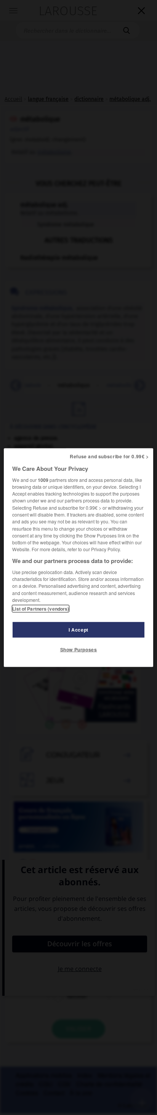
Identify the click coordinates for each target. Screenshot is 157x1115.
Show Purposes (78, 649)
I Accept (78, 629)
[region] (78, 557)
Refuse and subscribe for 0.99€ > (109, 456)
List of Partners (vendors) (40, 608)
